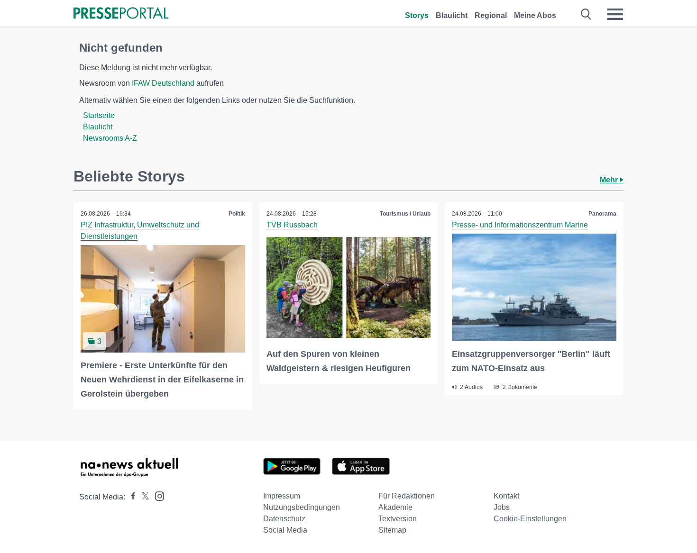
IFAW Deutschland (163, 83)
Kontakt (506, 496)
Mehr (610, 180)
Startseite (99, 115)
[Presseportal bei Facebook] (130, 497)
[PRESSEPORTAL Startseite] (120, 14)
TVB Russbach (292, 225)
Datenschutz (284, 519)
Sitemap (392, 530)
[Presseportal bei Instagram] (156, 495)
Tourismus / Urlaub (405, 213)
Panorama (602, 213)
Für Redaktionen (406, 496)
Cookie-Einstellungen (530, 519)
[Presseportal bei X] (142, 497)
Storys (417, 15)
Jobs (502, 507)
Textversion (397, 519)
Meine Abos (535, 15)
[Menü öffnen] (615, 14)
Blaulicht (452, 15)
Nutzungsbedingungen (301, 507)
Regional (491, 15)
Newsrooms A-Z (110, 138)
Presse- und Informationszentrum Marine (520, 225)
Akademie (395, 507)
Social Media (285, 530)
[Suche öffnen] (586, 14)
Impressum (281, 496)
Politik (237, 213)
